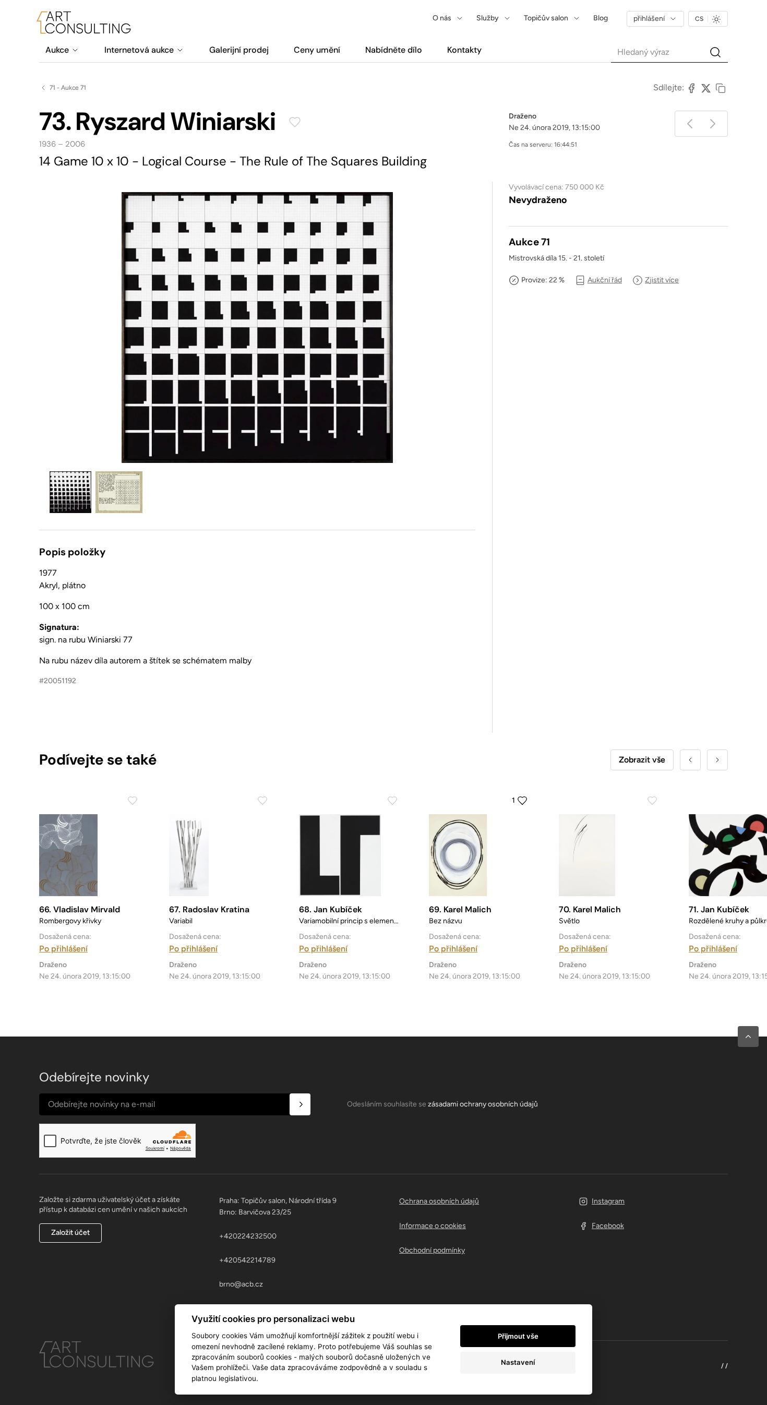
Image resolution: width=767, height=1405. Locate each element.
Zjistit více (662, 280)
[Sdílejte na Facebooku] (691, 87)
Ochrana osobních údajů (439, 1201)
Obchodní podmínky (432, 1250)
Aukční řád (605, 280)
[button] (748, 1036)
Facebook (608, 1225)
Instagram (608, 1201)
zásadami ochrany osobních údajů (483, 1104)
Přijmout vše (518, 1336)
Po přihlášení (63, 949)
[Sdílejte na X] (706, 87)
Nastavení (518, 1362)
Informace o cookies (432, 1225)
